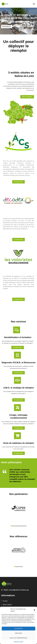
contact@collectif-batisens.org (19, 590)
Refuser (18, 633)
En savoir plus (6, 26)
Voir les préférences (18, 638)
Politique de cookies (18, 641)
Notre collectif (7, 604)
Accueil (5, 601)
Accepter (18, 628)
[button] (34, 610)
